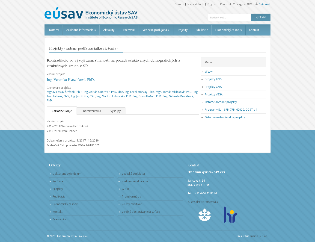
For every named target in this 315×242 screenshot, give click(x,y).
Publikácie (201, 30)
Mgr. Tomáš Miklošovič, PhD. (174, 92)
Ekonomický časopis (228, 30)
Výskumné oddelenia (135, 181)
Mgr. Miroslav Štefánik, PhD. (64, 92)
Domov (179, 4)
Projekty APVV (213, 79)
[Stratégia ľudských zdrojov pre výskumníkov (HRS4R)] (230, 215)
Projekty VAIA (213, 87)
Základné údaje (62, 111)
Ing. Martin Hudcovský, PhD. (114, 96)
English (212, 4)
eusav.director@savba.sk (203, 202)
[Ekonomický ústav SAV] (91, 13)
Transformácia (131, 196)
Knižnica (58, 181)
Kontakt (254, 30)
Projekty (182, 30)
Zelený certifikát (132, 204)
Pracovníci (128, 30)
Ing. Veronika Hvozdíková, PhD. (71, 79)
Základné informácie (81, 30)
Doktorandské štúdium (67, 173)
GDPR (125, 189)
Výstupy (115, 111)
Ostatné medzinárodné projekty (225, 117)
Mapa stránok (195, 4)
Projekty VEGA (214, 94)
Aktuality (108, 30)
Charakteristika (91, 111)
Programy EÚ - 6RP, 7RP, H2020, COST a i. (231, 109)
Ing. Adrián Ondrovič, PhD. (100, 92)
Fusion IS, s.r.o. (259, 236)
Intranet (264, 4)
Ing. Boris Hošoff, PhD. (147, 96)
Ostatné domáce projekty (221, 102)
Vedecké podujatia (156, 30)
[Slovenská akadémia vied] (205, 215)
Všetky (209, 71)
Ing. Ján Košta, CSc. (83, 96)
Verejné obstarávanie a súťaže (141, 211)
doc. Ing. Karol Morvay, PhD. (136, 92)
